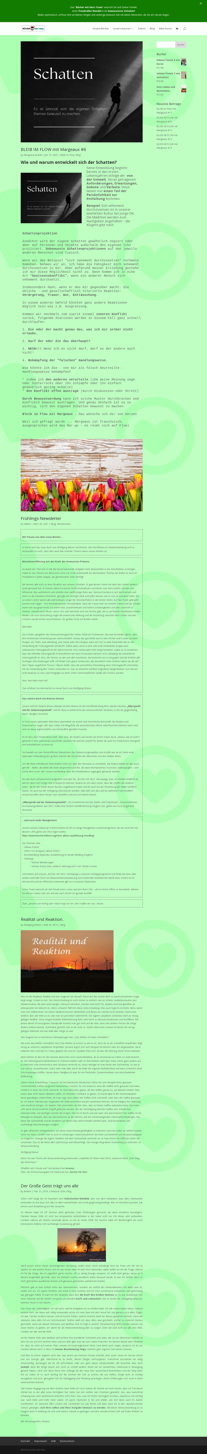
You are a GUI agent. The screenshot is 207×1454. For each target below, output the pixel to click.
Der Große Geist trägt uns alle (49, 1186)
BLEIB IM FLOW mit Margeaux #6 (53, 149)
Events (142, 28)
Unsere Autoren (122, 28)
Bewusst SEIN (57, 1191)
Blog (152, 28)
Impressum (40, 1441)
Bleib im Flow (67, 154)
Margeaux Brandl (33, 154)
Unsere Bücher (101, 28)
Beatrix (27, 1191)
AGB (53, 1441)
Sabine (27, 523)
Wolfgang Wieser (33, 924)
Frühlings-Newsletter (41, 518)
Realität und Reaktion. (42, 919)
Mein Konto (165, 28)
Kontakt (25, 1441)
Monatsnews (64, 523)
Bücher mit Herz (78, 1171)
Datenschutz (67, 1441)
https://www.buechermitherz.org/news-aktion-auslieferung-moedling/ (58, 835)
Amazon (69, 1168)
